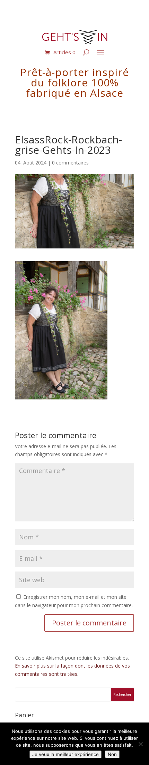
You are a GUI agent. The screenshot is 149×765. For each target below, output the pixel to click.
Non (112, 754)
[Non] (140, 743)
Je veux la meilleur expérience (65, 754)
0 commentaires (70, 162)
